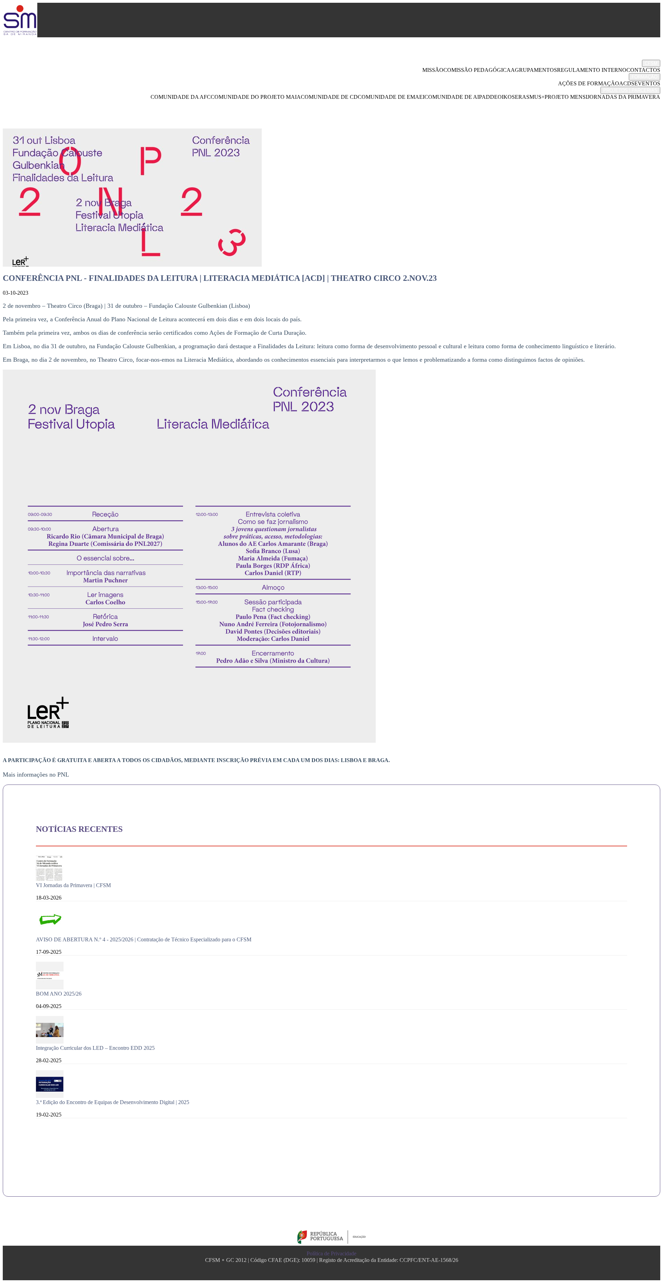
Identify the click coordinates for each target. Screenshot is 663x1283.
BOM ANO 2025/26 (58, 994)
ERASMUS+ (530, 97)
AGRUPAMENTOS (534, 70)
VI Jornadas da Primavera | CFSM (73, 885)
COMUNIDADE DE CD (329, 97)
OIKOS (506, 97)
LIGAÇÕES (641, 114)
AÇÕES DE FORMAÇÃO (588, 83)
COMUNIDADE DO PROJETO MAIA (256, 97)
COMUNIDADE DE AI (451, 97)
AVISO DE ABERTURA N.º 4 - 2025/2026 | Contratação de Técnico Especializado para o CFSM (143, 939)
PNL (63, 774)
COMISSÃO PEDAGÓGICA (477, 70)
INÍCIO (646, 55)
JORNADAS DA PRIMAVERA (623, 97)
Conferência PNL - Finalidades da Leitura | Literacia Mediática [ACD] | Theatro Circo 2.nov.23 (220, 278)
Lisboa (351, 760)
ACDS (626, 83)
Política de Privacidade (331, 1253)
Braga (378, 760)
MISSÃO (432, 70)
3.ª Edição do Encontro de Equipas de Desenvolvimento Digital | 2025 (112, 1102)
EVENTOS (647, 83)
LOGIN (646, 124)
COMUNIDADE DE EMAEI (391, 97)
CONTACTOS (643, 70)
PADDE (488, 97)
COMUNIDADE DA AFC (181, 97)
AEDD (647, 104)
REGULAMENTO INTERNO (591, 70)
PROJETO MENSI (566, 97)
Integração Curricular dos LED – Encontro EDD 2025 (95, 1048)
